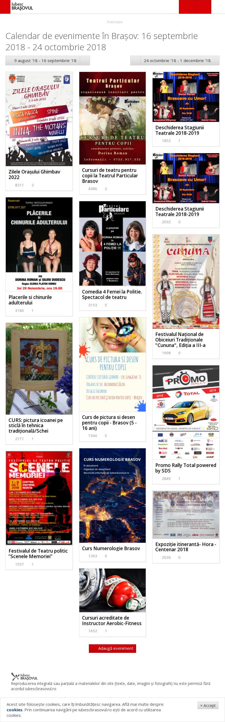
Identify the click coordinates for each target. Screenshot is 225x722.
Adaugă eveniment (115, 648)
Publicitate (114, 22)
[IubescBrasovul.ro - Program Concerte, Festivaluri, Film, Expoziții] (5, 7)
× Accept (208, 705)
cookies (14, 709)
